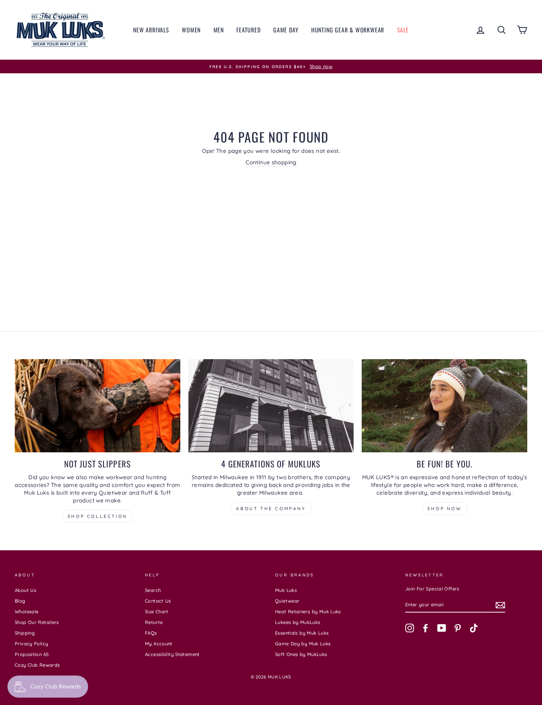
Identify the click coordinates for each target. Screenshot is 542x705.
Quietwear (287, 601)
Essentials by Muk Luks (302, 633)
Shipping (25, 633)
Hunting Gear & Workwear (347, 29)
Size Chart (156, 611)
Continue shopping (271, 162)
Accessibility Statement (172, 654)
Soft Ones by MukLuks (301, 654)
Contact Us (158, 601)
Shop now (444, 508)
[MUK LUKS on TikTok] (473, 628)
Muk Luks (286, 590)
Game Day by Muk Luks (303, 643)
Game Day (285, 29)
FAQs (151, 633)
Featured (248, 29)
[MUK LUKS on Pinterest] (457, 628)
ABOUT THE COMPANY (271, 508)
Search (153, 590)
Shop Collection (97, 516)
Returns (154, 622)
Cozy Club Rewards (37, 665)
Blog (20, 601)
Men (218, 29)
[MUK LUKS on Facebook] (425, 628)
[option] (271, 66)
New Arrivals (151, 29)
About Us (25, 590)
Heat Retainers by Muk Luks (308, 611)
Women (191, 29)
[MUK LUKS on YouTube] (441, 628)
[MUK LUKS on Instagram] (409, 628)
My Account (159, 643)
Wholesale (26, 611)
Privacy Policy (31, 643)
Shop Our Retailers (37, 622)
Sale (403, 29)
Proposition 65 (32, 654)
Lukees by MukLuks (297, 622)
